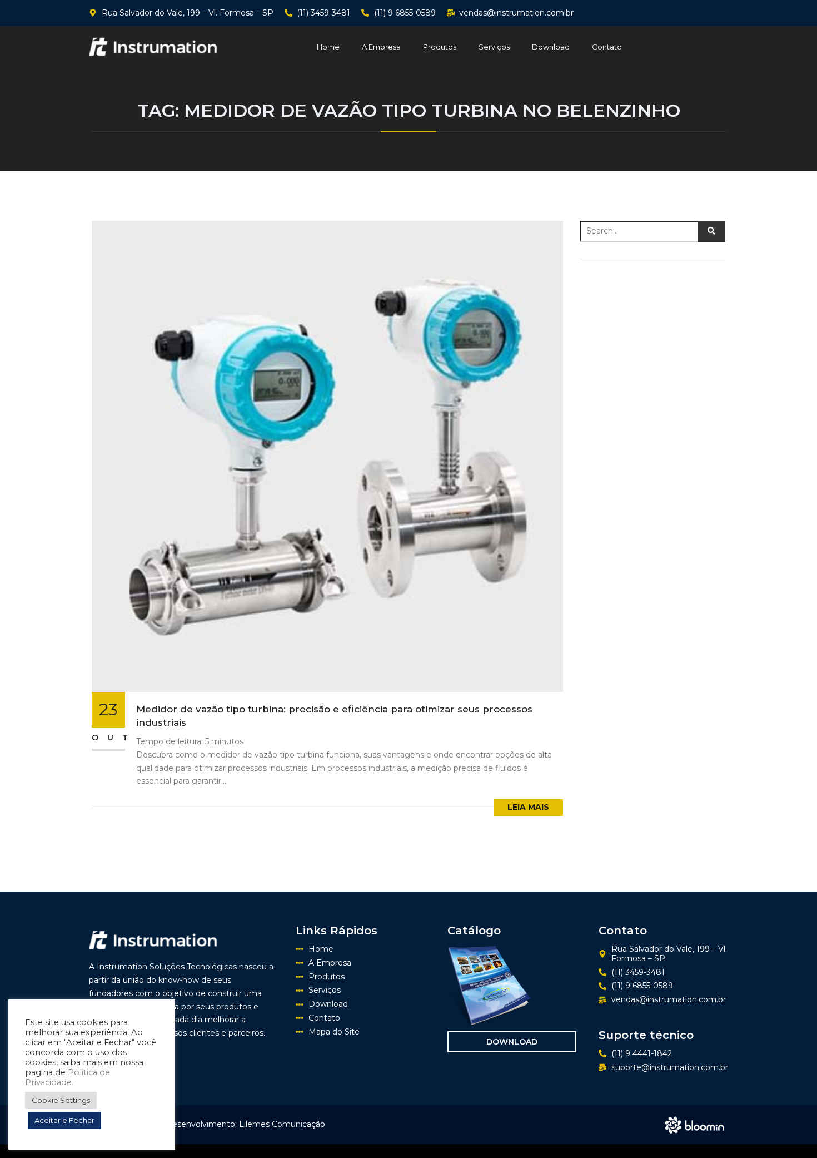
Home (328, 46)
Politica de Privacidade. (67, 1077)
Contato (607, 46)
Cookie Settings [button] (61, 1100)
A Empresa (381, 46)
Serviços (494, 46)
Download (551, 46)
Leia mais (528, 807)
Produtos (439, 46)
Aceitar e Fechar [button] (64, 1120)
